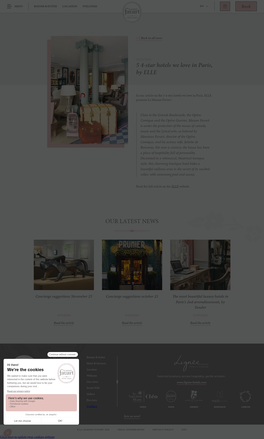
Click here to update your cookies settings (27, 436)
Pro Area (92, 400)
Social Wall (93, 388)
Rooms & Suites (96, 357)
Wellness (90, 6)
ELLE (175, 186)
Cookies (92, 406)
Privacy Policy (163, 429)
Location (69, 6)
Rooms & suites (45, 6)
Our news (92, 382)
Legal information (131, 429)
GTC (184, 429)
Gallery (91, 394)
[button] (203, 6)
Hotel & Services (96, 363)
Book (246, 6)
